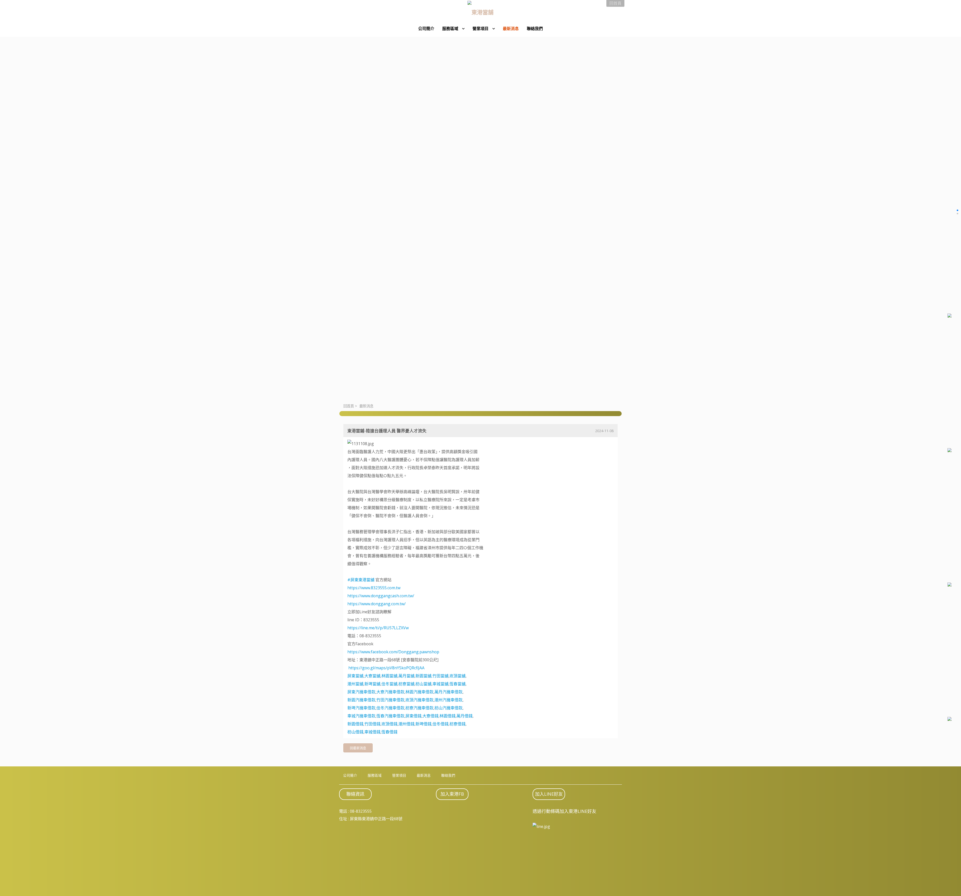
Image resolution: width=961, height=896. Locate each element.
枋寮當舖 (406, 684)
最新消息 (366, 406)
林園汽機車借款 (419, 692)
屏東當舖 (355, 676)
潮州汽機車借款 (448, 700)
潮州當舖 (355, 684)
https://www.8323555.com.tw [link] (373, 587)
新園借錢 (355, 724)
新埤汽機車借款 (361, 708)
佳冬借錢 (440, 724)
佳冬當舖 (389, 684)
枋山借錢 (355, 732)
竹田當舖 (440, 676)
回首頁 (348, 406)
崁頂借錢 (389, 724)
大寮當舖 (372, 676)
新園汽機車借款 (361, 700)
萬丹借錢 (464, 716)
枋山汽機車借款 (448, 708)
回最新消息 (358, 748)
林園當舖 (389, 676)
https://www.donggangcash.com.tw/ (380, 596)
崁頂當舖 (457, 676)
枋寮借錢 (457, 724)
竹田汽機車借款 (390, 700)
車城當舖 (440, 684)
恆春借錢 (389, 732)
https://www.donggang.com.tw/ (376, 604)
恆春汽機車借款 (390, 716)
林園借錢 (447, 716)
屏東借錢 (413, 716)
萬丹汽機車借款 (448, 692)
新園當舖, (423, 676)
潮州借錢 (406, 724)
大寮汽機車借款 (390, 692)
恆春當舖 (457, 684)
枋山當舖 (423, 684)
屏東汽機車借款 (361, 692)
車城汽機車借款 (361, 716)
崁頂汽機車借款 (419, 700)
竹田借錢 (372, 724)
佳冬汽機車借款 (390, 708)
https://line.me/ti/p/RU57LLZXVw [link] (378, 628)
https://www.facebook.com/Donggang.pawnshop (393, 652)
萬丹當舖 (406, 676)
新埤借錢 (423, 724)
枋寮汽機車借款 (419, 708)
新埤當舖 (372, 684)
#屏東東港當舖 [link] (360, 579)
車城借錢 (372, 732)
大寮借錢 (430, 716)
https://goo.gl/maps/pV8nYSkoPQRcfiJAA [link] (386, 668)
